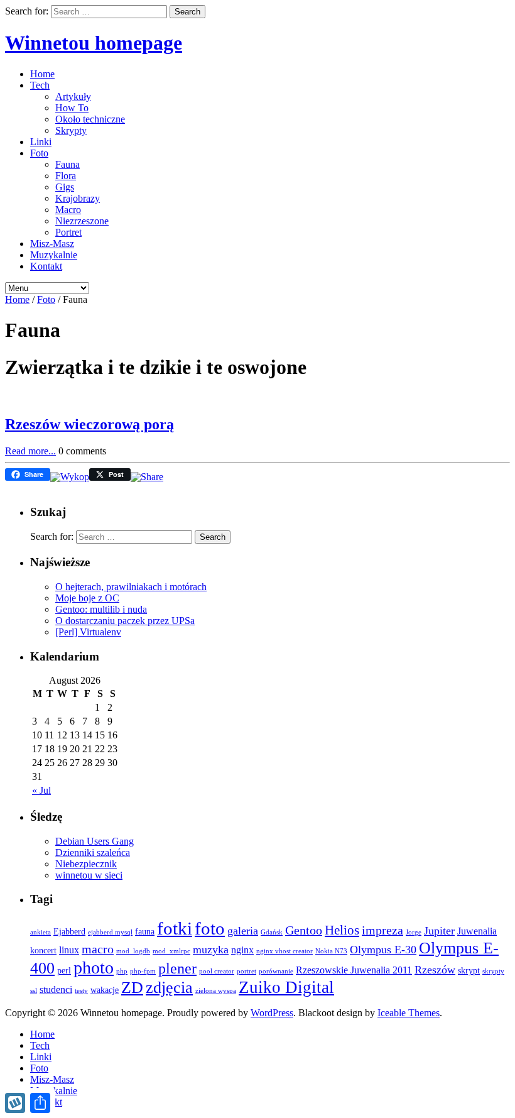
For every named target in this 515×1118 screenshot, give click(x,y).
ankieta (40, 932)
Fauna (67, 164)
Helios (342, 930)
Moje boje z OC (87, 598)
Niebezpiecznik (86, 863)
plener (177, 968)
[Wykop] (69, 476)
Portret (68, 232)
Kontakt (46, 266)
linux (69, 950)
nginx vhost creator (284, 951)
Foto (39, 153)
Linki (41, 141)
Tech (40, 85)
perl (64, 970)
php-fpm (143, 971)
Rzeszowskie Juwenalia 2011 (354, 970)
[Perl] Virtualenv (88, 632)
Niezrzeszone (82, 221)
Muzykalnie (53, 254)
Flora (65, 175)
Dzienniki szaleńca (92, 852)
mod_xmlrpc (171, 951)
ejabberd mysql (110, 932)
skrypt (469, 970)
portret (246, 971)
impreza (382, 930)
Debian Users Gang (94, 841)
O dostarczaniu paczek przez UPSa (125, 620)
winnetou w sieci (88, 875)
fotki (174, 928)
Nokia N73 (331, 951)
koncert (43, 950)
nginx (242, 950)
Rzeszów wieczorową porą (89, 424)
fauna (144, 931)
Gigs (64, 187)
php (121, 971)
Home (42, 74)
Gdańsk (272, 932)
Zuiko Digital (286, 987)
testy (81, 990)
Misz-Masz (52, 243)
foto (210, 928)
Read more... (30, 451)
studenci (56, 989)
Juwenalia (477, 931)
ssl (33, 990)
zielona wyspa (215, 990)
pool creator (216, 971)
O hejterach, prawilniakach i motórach (131, 586)
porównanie (276, 971)
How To (72, 107)
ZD (132, 987)
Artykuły (73, 96)
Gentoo (303, 930)
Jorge (413, 932)
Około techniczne (90, 119)
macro (98, 949)
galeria (242, 930)
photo (93, 967)
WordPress (272, 1012)
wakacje (104, 990)
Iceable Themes (408, 1012)
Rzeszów (435, 969)
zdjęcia (169, 987)
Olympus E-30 (383, 949)
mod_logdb (133, 951)
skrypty (493, 971)
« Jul (41, 790)
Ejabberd (69, 931)
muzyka (211, 949)
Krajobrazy (77, 198)
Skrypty (71, 130)
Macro (68, 209)
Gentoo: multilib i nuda (101, 609)
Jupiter (439, 930)
